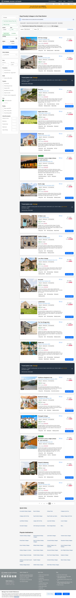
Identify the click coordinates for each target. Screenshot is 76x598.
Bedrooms (4, 121)
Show (35, 29)
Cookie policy (41, 578)
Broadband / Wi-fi (8, 90)
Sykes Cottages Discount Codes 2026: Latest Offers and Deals (64, 577)
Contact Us (60, 1)
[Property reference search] (14, 4)
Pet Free (6, 102)
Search (10, 47)
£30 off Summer (7, 70)
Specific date (6, 33)
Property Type (5, 124)
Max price (12, 62)
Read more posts (60, 584)
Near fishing (7, 112)
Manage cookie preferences (44, 579)
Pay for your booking (42, 584)
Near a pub (7, 108)
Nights (3, 41)
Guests (3, 27)
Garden (7, 88)
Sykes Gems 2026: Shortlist (62, 574)
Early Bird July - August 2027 (10, 72)
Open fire (7, 92)
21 (52, 503)
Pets (11, 27)
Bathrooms (4, 126)
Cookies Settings (50, 593)
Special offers (8, 78)
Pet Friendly (7, 100)
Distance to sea (5, 118)
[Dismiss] (73, 19)
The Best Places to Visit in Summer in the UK (64, 580)
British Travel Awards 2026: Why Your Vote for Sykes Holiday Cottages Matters (64, 583)
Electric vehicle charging (10, 95)
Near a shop (7, 110)
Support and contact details (44, 574)
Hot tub (6, 83)
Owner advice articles (43, 586)
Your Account (70, 1)
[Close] (72, 80)
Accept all (66, 593)
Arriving (4, 36)
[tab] (6, 33)
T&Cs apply (44, 7)
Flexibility (12, 41)
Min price (4, 62)
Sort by (22, 29)
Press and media (42, 589)
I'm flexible (14, 33)
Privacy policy (41, 576)
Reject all (58, 593)
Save (61, 37)
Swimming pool (8, 85)
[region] (38, 594)
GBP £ (64, 1)
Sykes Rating (5, 129)
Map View (71, 29)
